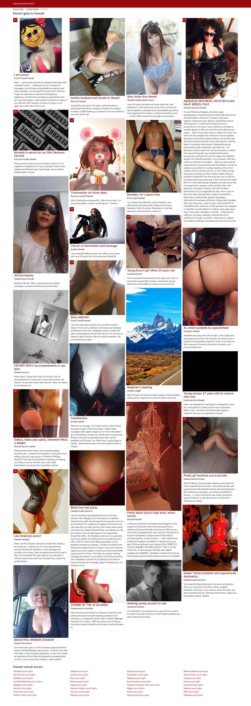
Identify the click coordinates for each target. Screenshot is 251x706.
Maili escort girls (191, 691)
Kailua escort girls (192, 681)
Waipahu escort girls (23, 685)
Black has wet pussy (84, 507)
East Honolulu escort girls (139, 681)
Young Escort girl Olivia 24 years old (151, 270)
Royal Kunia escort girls (138, 695)
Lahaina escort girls (79, 674)
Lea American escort (27, 536)
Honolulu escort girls (80, 691)
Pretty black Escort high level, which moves (151, 514)
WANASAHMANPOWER (23, 3)
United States (32, 9)
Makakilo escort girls (23, 678)
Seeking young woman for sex (146, 603)
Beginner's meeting (139, 387)
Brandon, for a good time (143, 194)
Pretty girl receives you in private (205, 475)
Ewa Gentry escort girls (24, 674)
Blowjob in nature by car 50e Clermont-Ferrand (40, 154)
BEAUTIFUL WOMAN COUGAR (34, 639)
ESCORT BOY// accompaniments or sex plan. (39, 367)
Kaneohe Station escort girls (83, 688)
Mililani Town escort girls (25, 695)
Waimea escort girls (79, 681)
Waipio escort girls (135, 688)
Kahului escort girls (23, 688)
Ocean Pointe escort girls (195, 674)
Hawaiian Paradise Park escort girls (143, 685)
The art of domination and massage (94, 245)
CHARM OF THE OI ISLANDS (89, 605)
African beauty (23, 275)
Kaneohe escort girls (193, 685)
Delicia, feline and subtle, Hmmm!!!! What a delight (40, 441)
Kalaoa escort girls (192, 678)
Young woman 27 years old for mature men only (208, 395)
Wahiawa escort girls (193, 695)
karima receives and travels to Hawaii (95, 97)
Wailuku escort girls (193, 688)
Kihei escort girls (135, 691)
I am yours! (21, 74)
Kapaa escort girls (78, 685)
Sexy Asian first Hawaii (142, 96)
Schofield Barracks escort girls (28, 681)
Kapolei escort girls (136, 671)
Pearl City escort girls (24, 691)
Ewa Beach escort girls (137, 674)
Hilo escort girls (77, 678)
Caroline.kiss (79, 418)
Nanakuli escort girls (23, 671)
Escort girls (18, 9)
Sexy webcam (80, 317)
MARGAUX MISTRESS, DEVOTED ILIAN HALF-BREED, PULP (209, 102)
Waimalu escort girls (79, 695)
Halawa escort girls (79, 671)
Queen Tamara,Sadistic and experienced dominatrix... (210, 574)
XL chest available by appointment (206, 327)
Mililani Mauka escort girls (196, 671)
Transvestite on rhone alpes (89, 192)
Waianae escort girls (136, 678)
